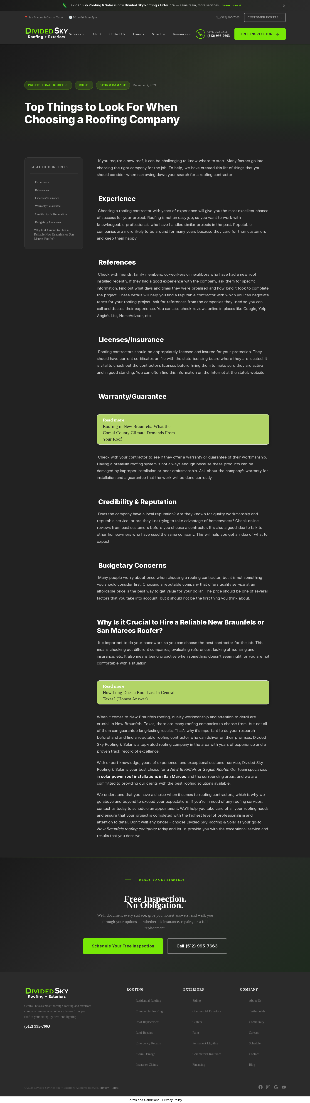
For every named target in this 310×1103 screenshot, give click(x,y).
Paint (195, 1032)
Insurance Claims (147, 1064)
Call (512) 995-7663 (197, 946)
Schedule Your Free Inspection (123, 946)
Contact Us (117, 34)
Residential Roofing (148, 1000)
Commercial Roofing (149, 1011)
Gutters (197, 1022)
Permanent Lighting (205, 1043)
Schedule (158, 34)
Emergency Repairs (148, 1043)
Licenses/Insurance (46, 198)
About (96, 34)
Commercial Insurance (206, 1054)
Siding (196, 1000)
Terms (114, 1087)
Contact (254, 1054)
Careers (138, 34)
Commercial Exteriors (206, 1011)
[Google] (276, 1088)
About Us (255, 1000)
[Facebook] (260, 1088)
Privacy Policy (172, 1100)
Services (75, 34)
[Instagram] (268, 1088)
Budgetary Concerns (47, 222)
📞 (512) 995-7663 (228, 17)
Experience (41, 182)
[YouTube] (284, 1088)
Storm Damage (145, 1054)
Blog (252, 1064)
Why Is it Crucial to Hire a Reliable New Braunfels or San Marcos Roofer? (54, 234)
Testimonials (257, 1011)
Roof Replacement (147, 1022)
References (41, 190)
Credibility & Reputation (50, 214)
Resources (180, 34)
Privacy (104, 1087)
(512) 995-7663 (37, 1026)
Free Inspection (260, 34)
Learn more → (231, 5)
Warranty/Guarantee (47, 206)
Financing (198, 1064)
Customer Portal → (265, 17)
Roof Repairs (144, 1032)
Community (256, 1022)
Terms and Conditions (143, 1100)
